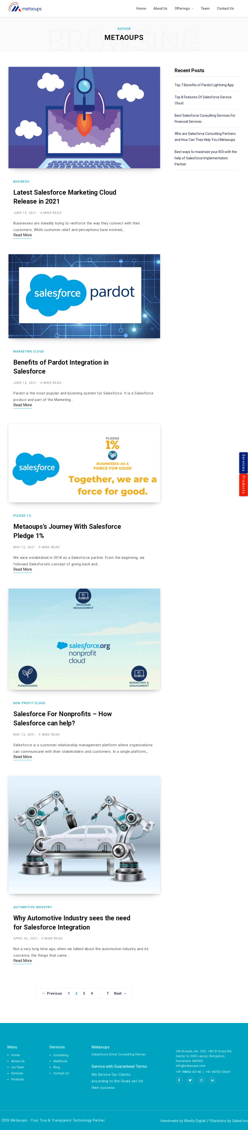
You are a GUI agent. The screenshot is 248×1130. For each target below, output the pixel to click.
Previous (54, 993)
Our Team (17, 1067)
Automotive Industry (32, 907)
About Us (17, 1061)
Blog (56, 1067)
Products (243, 485)
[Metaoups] (24, 7)
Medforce (60, 1061)
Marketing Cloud (28, 351)
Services (243, 463)
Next (118, 993)
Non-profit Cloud (29, 703)
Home (15, 1055)
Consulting (60, 1055)
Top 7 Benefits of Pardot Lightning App (204, 85)
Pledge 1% (22, 515)
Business (21, 181)
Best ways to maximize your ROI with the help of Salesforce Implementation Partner (206, 158)
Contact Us (61, 1073)
